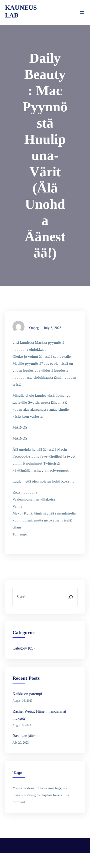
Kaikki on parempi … (29, 694)
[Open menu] (82, 12)
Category (19, 648)
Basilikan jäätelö (25, 736)
